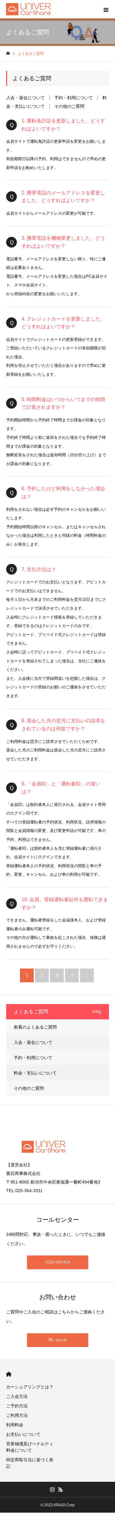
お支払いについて (23, 1434)
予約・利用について (73, 98)
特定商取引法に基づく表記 (29, 1463)
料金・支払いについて (35, 1073)
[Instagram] (52, 1489)
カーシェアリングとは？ (29, 1386)
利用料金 (14, 1424)
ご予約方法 (17, 1405)
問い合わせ (57, 1340)
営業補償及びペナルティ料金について (29, 1447)
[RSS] (61, 1489)
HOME (8, 1374)
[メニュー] (106, 9)
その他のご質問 (69, 106)
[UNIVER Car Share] (28, 9)
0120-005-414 (58, 1262)
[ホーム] (8, 53)
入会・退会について (25, 98)
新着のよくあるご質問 (35, 1027)
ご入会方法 (17, 1396)
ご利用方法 (17, 1415)
